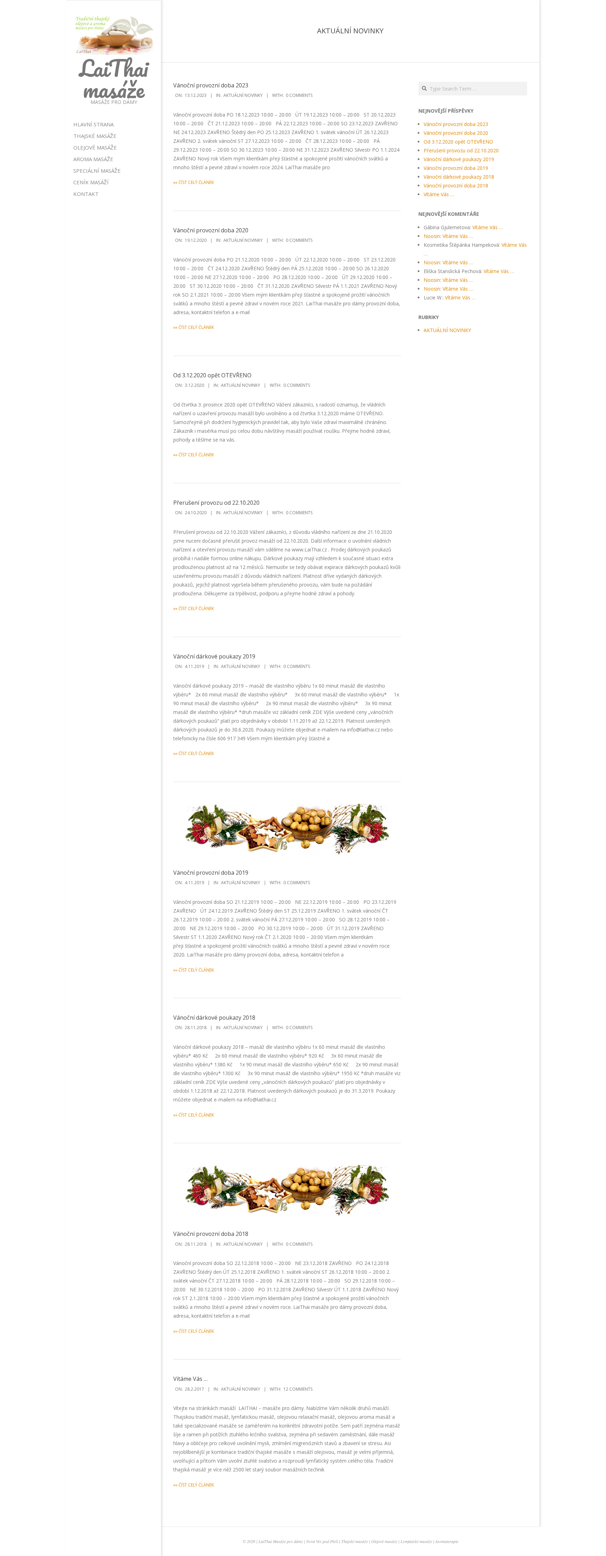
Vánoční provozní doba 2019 (210, 872)
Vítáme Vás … (190, 1379)
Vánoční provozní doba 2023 (210, 85)
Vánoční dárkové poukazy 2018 (214, 1017)
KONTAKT (86, 193)
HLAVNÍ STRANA (93, 124)
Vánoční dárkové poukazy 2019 (214, 656)
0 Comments (299, 95)
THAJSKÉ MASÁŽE (94, 135)
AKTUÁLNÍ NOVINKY (243, 95)
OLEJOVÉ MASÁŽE (95, 147)
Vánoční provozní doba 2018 (210, 1234)
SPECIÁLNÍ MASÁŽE (97, 170)
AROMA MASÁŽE (93, 159)
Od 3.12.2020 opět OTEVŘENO (212, 375)
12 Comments (297, 1389)
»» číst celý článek (193, 182)
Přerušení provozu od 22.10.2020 (216, 502)
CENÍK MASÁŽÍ (91, 182)
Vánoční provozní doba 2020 (210, 230)
